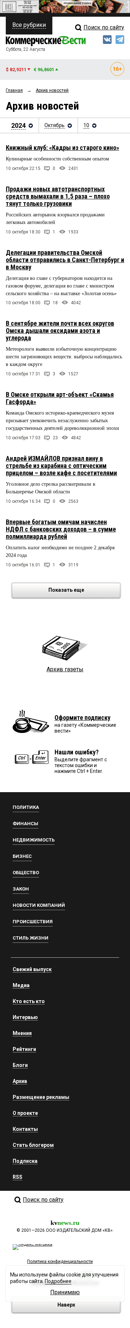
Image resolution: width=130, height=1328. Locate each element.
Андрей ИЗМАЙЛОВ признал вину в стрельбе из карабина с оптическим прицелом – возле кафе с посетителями (61, 466)
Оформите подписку (82, 717)
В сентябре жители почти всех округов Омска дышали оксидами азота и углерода (60, 330)
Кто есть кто (29, 1001)
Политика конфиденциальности (60, 1261)
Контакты (25, 1129)
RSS (17, 1177)
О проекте (25, 1113)
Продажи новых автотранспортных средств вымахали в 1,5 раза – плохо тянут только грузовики (58, 196)
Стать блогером (33, 1145)
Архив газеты (65, 669)
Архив (20, 1081)
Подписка (25, 1161)
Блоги (20, 1065)
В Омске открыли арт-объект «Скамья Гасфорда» (60, 398)
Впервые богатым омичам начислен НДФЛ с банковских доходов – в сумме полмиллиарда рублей (61, 529)
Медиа (21, 985)
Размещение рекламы (41, 1097)
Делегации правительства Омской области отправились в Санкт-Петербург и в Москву (65, 260)
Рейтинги (24, 1049)
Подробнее (58, 1281)
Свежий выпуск (32, 969)
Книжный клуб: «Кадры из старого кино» (62, 147)
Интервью (25, 1017)
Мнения (22, 1033)
